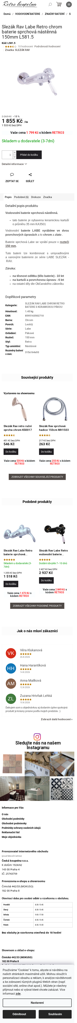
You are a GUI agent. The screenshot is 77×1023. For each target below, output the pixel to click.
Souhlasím (55, 1014)
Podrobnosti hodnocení (47, 46)
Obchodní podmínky (13, 818)
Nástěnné (30, 346)
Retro (28, 341)
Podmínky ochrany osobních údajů (21, 827)
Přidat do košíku (29, 154)
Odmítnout (19, 1014)
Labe (28, 328)
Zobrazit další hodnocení (56, 719)
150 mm (30, 337)
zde (18, 993)
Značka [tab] (47, 197)
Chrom (29, 320)
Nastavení (37, 1002)
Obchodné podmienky (14, 823)
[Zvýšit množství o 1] (14, 153)
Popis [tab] (8, 197)
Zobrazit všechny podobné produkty (37, 605)
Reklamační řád (11, 832)
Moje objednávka (11, 837)
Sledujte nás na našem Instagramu (38, 745)
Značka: (17, 50)
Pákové (29, 333)
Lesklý (29, 324)
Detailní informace (13, 164)
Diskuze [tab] (36, 197)
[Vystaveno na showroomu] (19, 409)
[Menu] (69, 4)
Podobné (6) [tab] (21, 197)
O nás (5, 814)
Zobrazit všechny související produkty (37, 476)
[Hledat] (50, 4)
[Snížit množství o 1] (14, 157)
